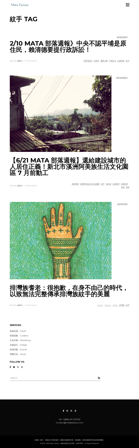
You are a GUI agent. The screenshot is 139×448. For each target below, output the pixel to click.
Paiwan (108, 305)
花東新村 (124, 184)
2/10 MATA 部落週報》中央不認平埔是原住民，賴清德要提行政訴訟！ (68, 46)
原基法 (96, 61)
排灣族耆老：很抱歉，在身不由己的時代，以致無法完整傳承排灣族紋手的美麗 (69, 291)
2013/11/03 (122, 204)
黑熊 (127, 187)
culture (100, 305)
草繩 (122, 187)
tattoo (115, 305)
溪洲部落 (75, 184)
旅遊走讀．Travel (18, 331)
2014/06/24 (121, 78)
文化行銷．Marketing (20, 340)
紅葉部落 (120, 61)
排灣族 (121, 305)
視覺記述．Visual (18, 354)
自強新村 (115, 184)
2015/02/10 (122, 37)
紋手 (127, 61)
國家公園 (104, 61)
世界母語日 (88, 61)
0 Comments (31, 61)
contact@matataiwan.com (69, 422)
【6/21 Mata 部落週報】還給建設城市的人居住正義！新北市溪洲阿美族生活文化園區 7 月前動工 (69, 166)
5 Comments (30, 305)
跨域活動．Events (18, 349)
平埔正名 (112, 61)
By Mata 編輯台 (16, 61)
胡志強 (108, 184)
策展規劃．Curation (19, 335)
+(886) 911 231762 (71, 419)
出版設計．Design (18, 345)
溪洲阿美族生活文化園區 (89, 184)
